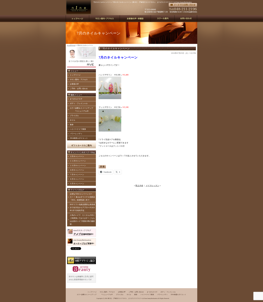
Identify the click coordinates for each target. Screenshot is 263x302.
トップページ (71, 45)
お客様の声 (74, 84)
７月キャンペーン (77, 174)
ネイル (72, 120)
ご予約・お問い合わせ (79, 88)
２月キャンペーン (77, 156)
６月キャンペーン (77, 179)
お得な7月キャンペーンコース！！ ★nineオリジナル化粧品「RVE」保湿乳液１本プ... (82, 197)
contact (186, 18)
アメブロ (78, 234)
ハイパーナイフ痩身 (78, 129)
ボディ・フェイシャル (79, 103)
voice (135, 18)
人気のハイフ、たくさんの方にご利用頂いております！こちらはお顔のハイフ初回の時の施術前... (82, 219)
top (77, 18)
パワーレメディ (76, 134)
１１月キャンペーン (78, 161)
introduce (104, 18)
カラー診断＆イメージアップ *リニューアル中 (81, 109)
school (163, 18)
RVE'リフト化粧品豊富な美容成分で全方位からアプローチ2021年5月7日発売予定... (82, 207)
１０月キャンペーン (78, 165)
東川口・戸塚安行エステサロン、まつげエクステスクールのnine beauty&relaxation (133, 298)
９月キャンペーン (77, 170)
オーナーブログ (80, 243)
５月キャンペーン (77, 184)
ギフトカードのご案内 (81, 145)
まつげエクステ (76, 99)
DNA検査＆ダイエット (79, 138)
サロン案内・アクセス (79, 79)
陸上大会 (139, 186)
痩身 (71, 125)
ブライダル (74, 116)
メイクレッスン (152, 186)
